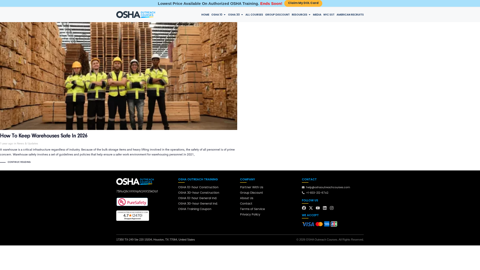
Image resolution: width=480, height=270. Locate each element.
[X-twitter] (311, 208)
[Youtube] (318, 208)
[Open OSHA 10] (224, 15)
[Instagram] (332, 208)
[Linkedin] (325, 208)
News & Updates (27, 143)
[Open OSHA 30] (242, 15)
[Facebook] (304, 208)
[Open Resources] (309, 15)
